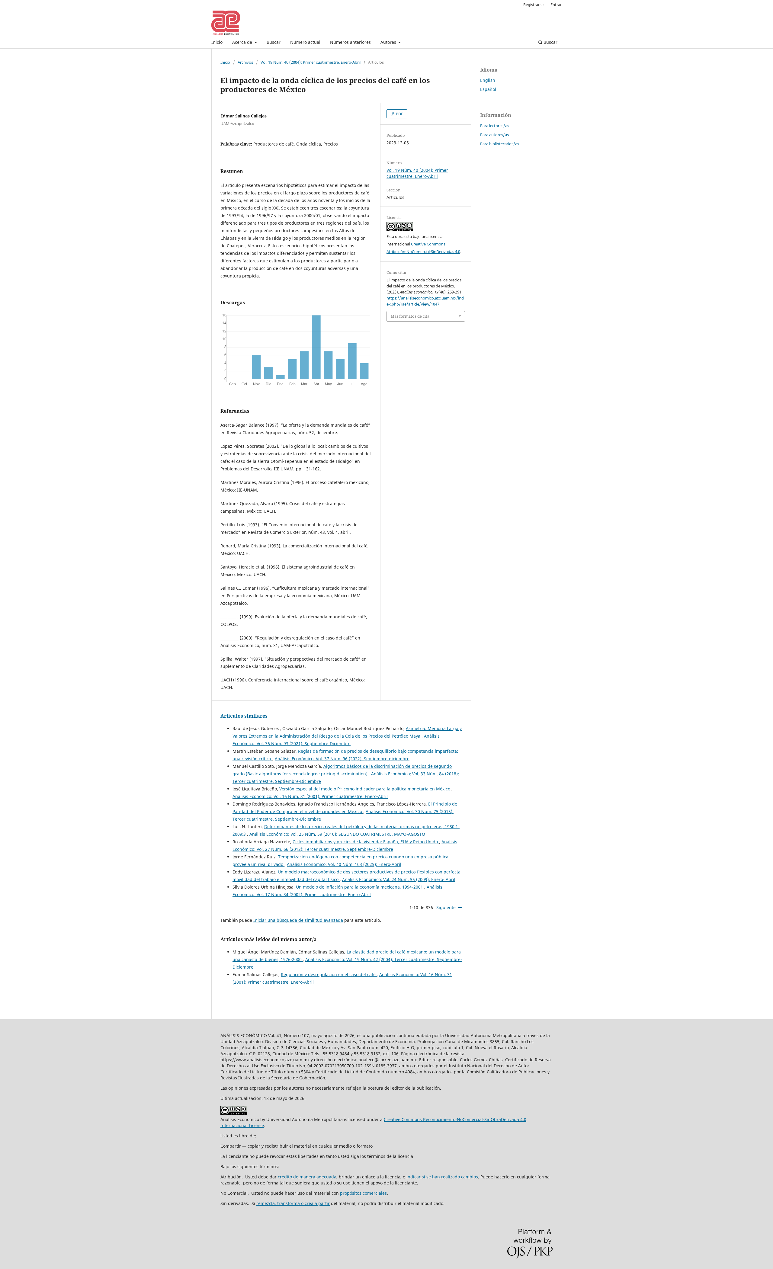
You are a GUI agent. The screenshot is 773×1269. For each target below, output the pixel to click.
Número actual (305, 42)
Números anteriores (350, 42)
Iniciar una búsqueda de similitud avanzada (298, 920)
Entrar (556, 4)
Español (488, 89)
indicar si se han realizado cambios (442, 1177)
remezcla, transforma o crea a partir (293, 1203)
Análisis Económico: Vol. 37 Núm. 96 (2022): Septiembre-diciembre (342, 758)
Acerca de (242, 42)
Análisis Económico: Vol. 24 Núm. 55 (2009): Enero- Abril (398, 879)
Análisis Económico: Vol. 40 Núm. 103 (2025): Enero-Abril (344, 864)
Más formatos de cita (410, 316)
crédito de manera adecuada (307, 1177)
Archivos (245, 62)
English (487, 80)
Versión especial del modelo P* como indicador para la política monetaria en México (365, 789)
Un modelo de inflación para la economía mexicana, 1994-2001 (360, 887)
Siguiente (446, 907)
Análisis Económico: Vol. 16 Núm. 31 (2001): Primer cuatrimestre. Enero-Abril (310, 796)
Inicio (217, 42)
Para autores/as (494, 134)
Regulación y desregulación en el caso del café (329, 974)
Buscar (274, 42)
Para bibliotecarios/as (499, 143)
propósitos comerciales (363, 1193)
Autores (388, 42)
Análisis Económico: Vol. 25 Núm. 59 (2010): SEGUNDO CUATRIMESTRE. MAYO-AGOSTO (337, 834)
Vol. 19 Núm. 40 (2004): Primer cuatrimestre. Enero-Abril (311, 62)
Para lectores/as (494, 125)
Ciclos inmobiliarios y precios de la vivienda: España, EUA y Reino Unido (366, 841)
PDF (399, 114)
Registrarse (533, 4)
